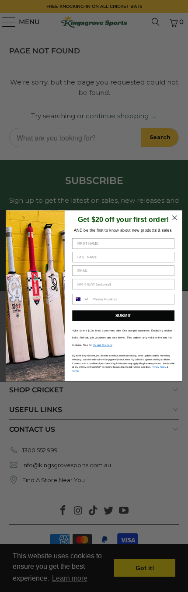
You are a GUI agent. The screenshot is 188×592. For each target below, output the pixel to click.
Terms (75, 371)
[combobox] (81, 299)
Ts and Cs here (102, 345)
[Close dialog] (175, 218)
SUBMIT (123, 316)
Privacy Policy (159, 367)
